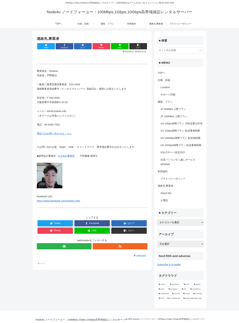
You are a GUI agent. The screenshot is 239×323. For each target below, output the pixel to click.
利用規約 (163, 171)
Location (165, 87)
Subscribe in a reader (169, 264)
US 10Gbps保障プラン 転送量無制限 (180, 145)
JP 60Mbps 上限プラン (173, 109)
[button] (200, 50)
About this (166, 193)
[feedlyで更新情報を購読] (64, 246)
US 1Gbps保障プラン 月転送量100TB (181, 123)
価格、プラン (165, 101)
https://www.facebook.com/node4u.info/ (58, 200)
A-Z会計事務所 (66, 156)
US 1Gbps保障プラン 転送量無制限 (180, 130)
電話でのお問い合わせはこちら (54, 133)
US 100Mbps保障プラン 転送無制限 (180, 138)
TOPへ (161, 72)
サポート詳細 (167, 94)
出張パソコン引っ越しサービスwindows (177, 162)
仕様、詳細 (164, 80)
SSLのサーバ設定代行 (172, 152)
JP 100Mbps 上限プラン (173, 116)
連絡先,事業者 (165, 185)
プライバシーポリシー (172, 178)
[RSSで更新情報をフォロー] (120, 246)
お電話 (164, 200)
